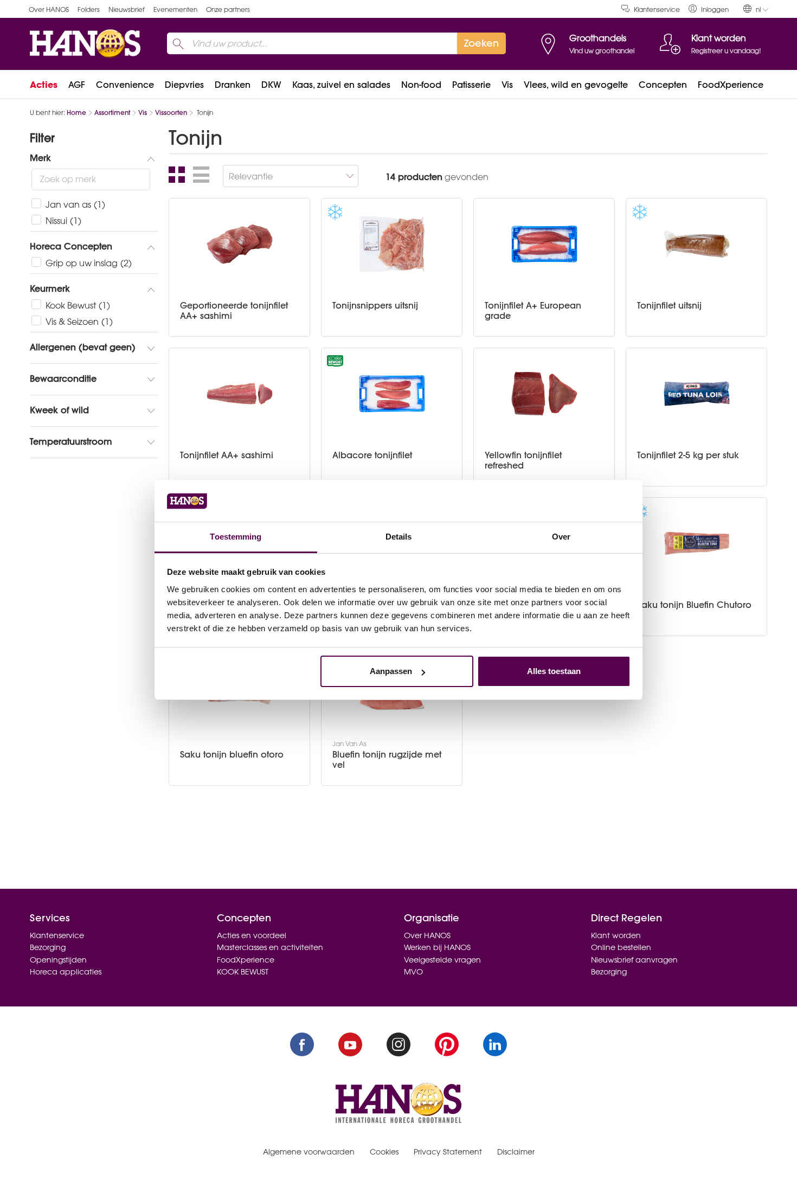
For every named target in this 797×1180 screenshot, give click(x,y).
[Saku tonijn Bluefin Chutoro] (696, 543)
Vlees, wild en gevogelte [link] (576, 85)
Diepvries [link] (184, 85)
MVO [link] (413, 971)
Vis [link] (507, 85)
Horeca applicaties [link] (65, 971)
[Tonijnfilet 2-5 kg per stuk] (696, 393)
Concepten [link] (663, 85)
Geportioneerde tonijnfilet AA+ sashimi (234, 310)
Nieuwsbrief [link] (126, 9)
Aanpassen (391, 671)
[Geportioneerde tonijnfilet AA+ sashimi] (239, 244)
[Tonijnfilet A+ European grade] (544, 244)
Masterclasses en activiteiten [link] (270, 947)
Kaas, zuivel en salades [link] (341, 85)
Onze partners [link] (228, 9)
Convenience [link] (125, 85)
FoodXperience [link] (730, 85)
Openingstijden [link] (58, 959)
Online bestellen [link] (621, 947)
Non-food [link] (421, 85)
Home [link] (76, 112)
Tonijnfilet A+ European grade (533, 310)
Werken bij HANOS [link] (437, 947)
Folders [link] (89, 9)
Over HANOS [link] (49, 9)
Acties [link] (43, 85)
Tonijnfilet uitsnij (669, 305)
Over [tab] (561, 536)
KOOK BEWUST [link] (242, 971)
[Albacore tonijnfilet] (392, 393)
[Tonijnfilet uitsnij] (696, 244)
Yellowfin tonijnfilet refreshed (523, 460)
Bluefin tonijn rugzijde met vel (386, 759)
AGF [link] (76, 85)
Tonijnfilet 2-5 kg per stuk (688, 455)
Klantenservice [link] (657, 9)
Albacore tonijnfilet (372, 455)
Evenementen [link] (175, 9)
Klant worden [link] (616, 935)
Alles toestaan (554, 671)
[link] (708, 9)
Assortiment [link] (112, 112)
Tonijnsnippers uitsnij (375, 305)
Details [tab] (398, 536)
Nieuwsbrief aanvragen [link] (634, 959)
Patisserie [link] (471, 85)
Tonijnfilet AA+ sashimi (226, 455)
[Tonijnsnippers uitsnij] (392, 244)
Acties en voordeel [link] (251, 935)
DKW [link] (271, 85)
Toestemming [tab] (235, 536)
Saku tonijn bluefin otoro (232, 754)
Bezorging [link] (48, 947)
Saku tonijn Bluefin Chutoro (694, 605)
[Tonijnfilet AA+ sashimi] (239, 393)
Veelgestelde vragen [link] (442, 959)
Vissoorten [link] (171, 112)
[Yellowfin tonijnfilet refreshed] (544, 393)
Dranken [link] (232, 85)
